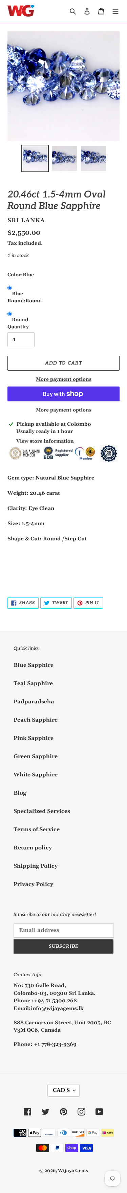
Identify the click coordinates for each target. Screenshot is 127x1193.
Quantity (18, 327)
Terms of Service (37, 829)
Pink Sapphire (34, 738)
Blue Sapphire (34, 665)
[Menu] (115, 10)
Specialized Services (42, 811)
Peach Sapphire (36, 720)
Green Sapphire (36, 756)
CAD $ (61, 1090)
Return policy (33, 847)
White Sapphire (36, 774)
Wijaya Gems (73, 1170)
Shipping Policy (36, 866)
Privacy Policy (33, 884)
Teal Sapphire (33, 683)
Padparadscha (34, 701)
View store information (45, 441)
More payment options (63, 379)
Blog (20, 793)
